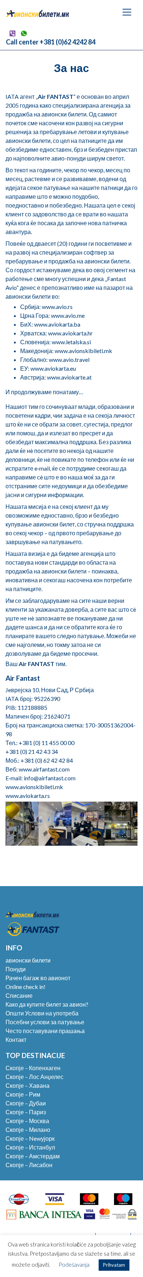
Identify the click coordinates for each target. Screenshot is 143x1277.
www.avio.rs (57, 306)
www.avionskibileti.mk (83, 350)
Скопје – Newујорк (30, 1138)
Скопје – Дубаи (26, 1103)
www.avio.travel (69, 359)
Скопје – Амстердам (33, 1155)
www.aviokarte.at (69, 377)
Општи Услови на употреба (42, 1013)
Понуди (16, 968)
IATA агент (20, 96)
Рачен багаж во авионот (38, 977)
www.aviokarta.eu (53, 368)
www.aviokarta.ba (57, 324)
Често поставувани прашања (45, 1030)
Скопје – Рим (23, 1094)
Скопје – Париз (26, 1111)
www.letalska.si (71, 341)
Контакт (16, 1039)
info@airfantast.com (50, 777)
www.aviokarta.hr (70, 333)
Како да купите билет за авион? (47, 1004)
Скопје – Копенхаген (33, 1067)
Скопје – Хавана (28, 1085)
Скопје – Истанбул (30, 1147)
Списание (19, 995)
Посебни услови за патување (45, 1021)
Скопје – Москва (27, 1120)
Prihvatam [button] (114, 1265)
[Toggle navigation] (127, 12)
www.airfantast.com (44, 769)
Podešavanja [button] (74, 1264)
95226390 (46, 698)
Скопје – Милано (28, 1129)
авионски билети (28, 960)
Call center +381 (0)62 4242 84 (50, 42)
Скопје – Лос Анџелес (34, 1076)
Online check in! (25, 986)
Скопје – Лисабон (29, 1164)
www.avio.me (68, 315)
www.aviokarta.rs (28, 795)
